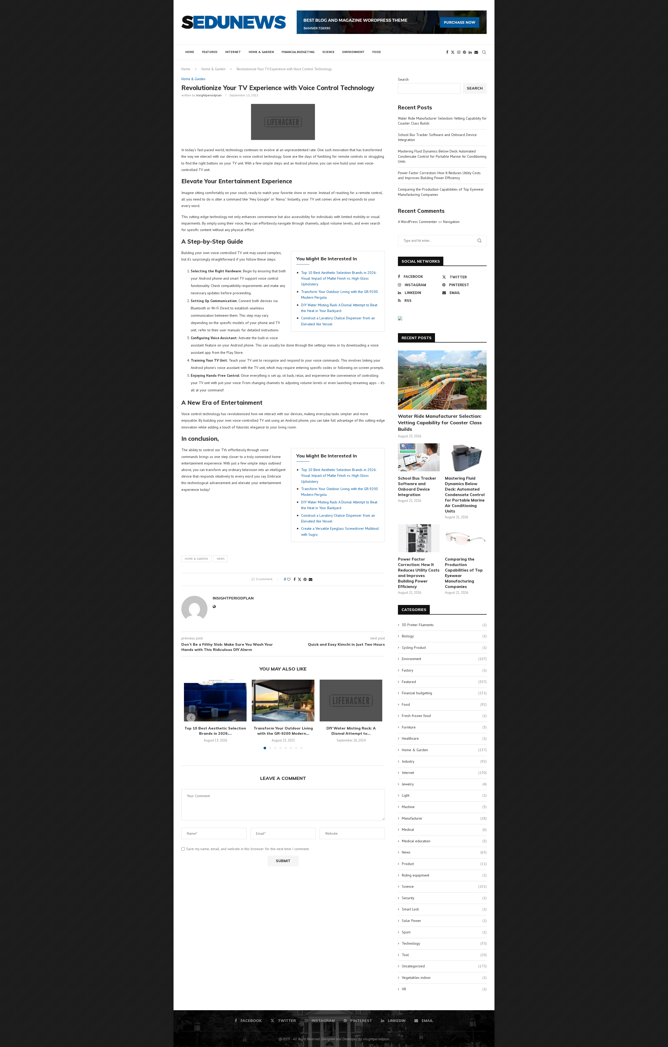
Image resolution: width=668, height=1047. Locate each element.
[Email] (476, 52)
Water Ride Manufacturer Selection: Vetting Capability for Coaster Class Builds (440, 422)
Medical (444, 829)
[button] (191, 717)
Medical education (444, 841)
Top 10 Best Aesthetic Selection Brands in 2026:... (215, 731)
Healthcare (444, 738)
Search (403, 79)
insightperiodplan (209, 95)
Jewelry (444, 784)
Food (376, 52)
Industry (444, 761)
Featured (209, 52)
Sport (444, 932)
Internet (233, 52)
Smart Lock (444, 909)
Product (444, 863)
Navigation (451, 221)
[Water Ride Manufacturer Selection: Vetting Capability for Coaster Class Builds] (442, 380)
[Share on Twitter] (299, 579)
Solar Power (444, 920)
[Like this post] (289, 579)
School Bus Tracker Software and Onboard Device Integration (417, 486)
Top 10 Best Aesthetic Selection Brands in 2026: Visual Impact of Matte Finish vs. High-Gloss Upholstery (338, 278)
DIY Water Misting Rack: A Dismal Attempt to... (351, 731)
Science (328, 52)
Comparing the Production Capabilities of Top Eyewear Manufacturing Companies (464, 573)
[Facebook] (447, 52)
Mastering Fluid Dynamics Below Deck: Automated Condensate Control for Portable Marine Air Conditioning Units (442, 156)
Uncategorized (444, 966)
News (220, 559)
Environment (353, 52)
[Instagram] (458, 52)
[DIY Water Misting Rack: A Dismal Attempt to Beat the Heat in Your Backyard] (351, 700)
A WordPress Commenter (417, 221)
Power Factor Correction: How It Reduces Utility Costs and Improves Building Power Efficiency (439, 175)
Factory (444, 670)
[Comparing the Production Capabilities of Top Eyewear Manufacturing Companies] (466, 538)
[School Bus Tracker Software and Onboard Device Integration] (419, 457)
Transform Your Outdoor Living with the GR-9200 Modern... (283, 731)
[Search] (484, 52)
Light (444, 795)
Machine (444, 806)
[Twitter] (453, 52)
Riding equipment (444, 875)
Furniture (444, 727)
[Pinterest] (464, 52)
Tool (444, 954)
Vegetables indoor (444, 977)
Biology (444, 636)
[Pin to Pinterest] (305, 579)
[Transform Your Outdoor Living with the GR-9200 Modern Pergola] (283, 700)
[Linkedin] (470, 52)
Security (444, 898)
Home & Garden (261, 52)
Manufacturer (444, 818)
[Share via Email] (310, 579)
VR (444, 989)
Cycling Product (444, 647)
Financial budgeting (298, 52)
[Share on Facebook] (295, 579)
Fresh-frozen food (444, 715)
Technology (444, 943)
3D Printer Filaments (444, 624)
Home (189, 52)
